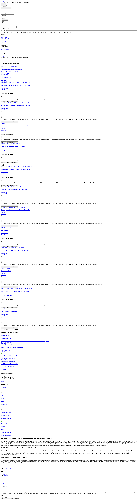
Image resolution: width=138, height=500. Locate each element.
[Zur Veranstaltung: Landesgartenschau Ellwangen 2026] (9, 66)
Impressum (5, 476)
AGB (4, 478)
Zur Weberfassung (5, 49)
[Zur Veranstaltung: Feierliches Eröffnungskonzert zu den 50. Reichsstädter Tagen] (15, 82)
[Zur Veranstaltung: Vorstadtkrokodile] (5, 335)
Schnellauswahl (5, 16)
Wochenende (5, 19)
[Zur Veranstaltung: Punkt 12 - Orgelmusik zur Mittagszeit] (10, 344)
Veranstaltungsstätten (5, 38)
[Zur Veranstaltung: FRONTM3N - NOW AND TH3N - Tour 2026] (12, 247)
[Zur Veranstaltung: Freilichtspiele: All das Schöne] (8, 361)
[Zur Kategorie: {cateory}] (4, 387)
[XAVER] (2, 1)
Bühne (16, 32)
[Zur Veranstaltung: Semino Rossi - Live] (6, 227)
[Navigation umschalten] (6, 5)
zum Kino (3, 381)
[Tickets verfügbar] (1, 111)
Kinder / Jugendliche (31, 32)
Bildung (12, 32)
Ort (2, 26)
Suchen (2, 34)
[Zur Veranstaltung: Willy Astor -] (4, 123)
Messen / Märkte (52, 32)
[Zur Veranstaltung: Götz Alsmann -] (5, 308)
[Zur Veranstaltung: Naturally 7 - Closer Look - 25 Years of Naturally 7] (13, 207)
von (2, 21)
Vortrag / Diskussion (66, 32)
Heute (3, 18)
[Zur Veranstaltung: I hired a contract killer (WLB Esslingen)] (10, 143)
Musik (58, 32)
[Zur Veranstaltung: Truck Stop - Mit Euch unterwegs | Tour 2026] (11, 186)
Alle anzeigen (4, 369)
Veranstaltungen (4, 37)
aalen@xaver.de (7, 468)
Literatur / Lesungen (42, 32)
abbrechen (3, 101)
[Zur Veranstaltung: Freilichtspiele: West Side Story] (8, 353)
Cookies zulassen (5, 498)
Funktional (4, 495)
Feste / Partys (23, 32)
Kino (2, 42)
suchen (2, 8)
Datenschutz (6, 475)
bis (2, 22)
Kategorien (3, 39)
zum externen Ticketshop (12, 101)
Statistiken (4, 497)
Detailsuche (8, 8)
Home (2, 36)
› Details (98, 493)
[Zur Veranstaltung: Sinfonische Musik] (5, 268)
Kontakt (5, 474)
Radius (3, 28)
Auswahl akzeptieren (14, 498)
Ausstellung (6, 32)
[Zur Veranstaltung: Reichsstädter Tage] (5, 74)
